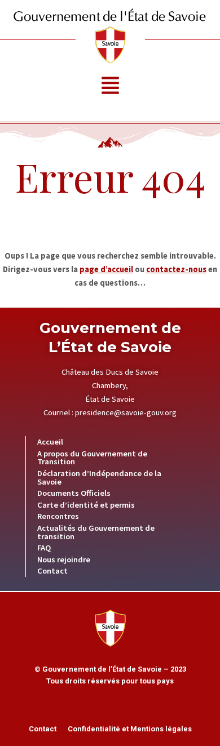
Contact (52, 571)
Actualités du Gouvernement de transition (96, 532)
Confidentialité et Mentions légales (130, 729)
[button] (110, 87)
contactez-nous (176, 269)
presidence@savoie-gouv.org (126, 412)
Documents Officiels (74, 493)
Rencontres (58, 516)
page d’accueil (106, 269)
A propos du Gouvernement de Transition (92, 458)
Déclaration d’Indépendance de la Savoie (99, 477)
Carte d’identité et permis (86, 505)
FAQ (44, 548)
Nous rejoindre (63, 559)
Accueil (50, 442)
